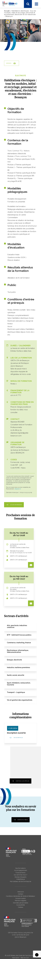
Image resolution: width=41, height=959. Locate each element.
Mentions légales (20, 900)
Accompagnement (20, 870)
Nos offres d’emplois (14, 130)
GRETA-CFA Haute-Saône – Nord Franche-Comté (18, 120)
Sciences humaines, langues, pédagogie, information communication (21, 45)
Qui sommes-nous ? (13, 113)
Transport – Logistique (14, 55)
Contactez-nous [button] (22, 819)
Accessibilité (20, 905)
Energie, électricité (13, 35)
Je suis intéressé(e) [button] (16, 504)
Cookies (20, 907)
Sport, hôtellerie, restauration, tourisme (20, 49)
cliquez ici (18, 489)
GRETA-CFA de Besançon (15, 67)
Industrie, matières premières (17, 38)
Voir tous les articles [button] (22, 780)
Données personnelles (20, 903)
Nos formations (20, 868)
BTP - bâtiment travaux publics (17, 25)
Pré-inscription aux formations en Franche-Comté (18, 92)
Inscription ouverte (16, 733)
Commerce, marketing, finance (17, 28)
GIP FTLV (9, 81)
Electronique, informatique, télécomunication (16, 31)
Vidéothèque (20, 879)
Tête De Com (24, 958)
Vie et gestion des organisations (18, 52)
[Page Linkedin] (10, 11)
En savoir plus (18, 737)
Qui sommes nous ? (20, 875)
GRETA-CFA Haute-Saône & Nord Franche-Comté (18, 74)
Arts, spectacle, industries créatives (19, 58)
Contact (20, 894)
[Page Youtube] (15, 11)
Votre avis (20, 892)
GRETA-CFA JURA (13, 78)
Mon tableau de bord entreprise (20, 881)
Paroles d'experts (20, 877)
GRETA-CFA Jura (12, 127)
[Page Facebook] (6, 11)
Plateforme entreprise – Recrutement (19, 96)
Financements (20, 872)
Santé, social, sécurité (14, 41)
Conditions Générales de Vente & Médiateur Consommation (20, 897)
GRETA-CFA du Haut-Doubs (16, 70)
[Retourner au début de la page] (36, 955)
